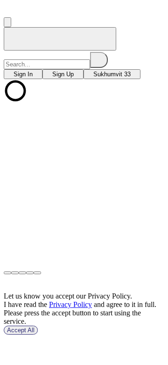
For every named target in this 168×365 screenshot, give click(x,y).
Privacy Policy (70, 304)
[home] (60, 39)
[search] (99, 60)
